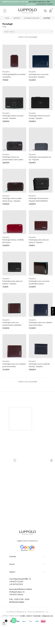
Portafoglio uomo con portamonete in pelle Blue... (12, 324)
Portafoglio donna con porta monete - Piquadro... (12, 117)
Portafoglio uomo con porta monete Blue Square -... (39, 282)
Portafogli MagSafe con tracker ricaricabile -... (14, 75)
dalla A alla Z (28, 31)
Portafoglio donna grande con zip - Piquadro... (40, 158)
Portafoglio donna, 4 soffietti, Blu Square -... (13, 241)
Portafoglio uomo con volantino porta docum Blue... (40, 324)
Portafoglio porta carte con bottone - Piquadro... (39, 241)
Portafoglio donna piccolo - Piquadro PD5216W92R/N (39, 199)
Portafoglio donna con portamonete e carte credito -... (13, 158)
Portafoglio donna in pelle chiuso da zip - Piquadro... (11, 199)
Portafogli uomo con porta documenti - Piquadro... (38, 75)
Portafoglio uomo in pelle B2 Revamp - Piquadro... (39, 365)
